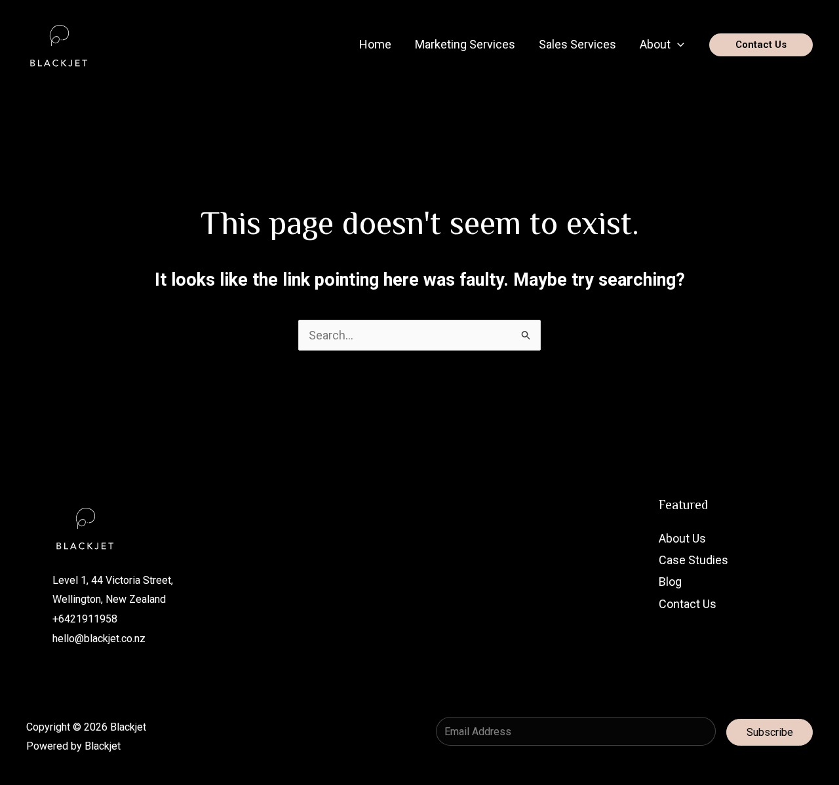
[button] (677, 44)
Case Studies (693, 560)
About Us (682, 538)
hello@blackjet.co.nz (99, 638)
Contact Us (687, 604)
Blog (670, 581)
